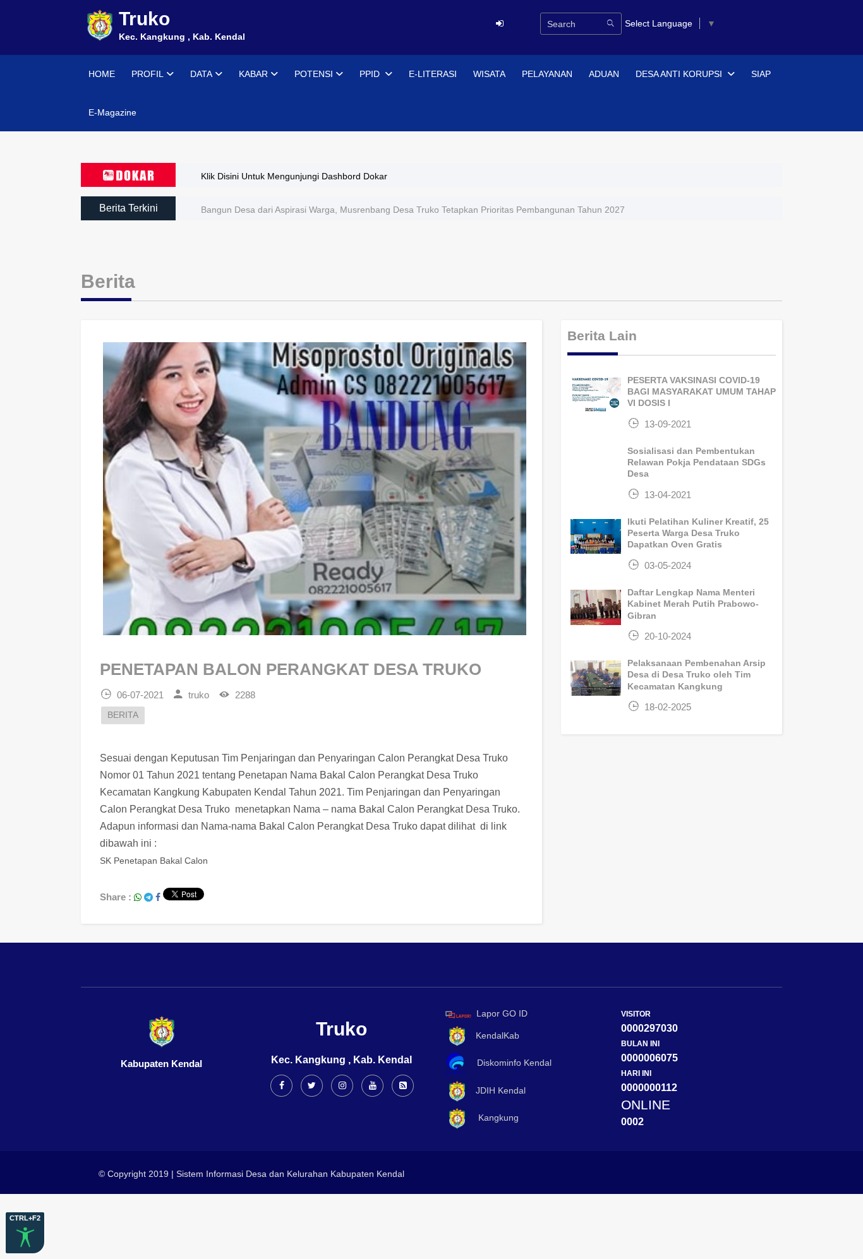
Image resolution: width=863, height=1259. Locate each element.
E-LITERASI (433, 74)
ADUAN (604, 74)
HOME (101, 74)
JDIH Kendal (497, 1090)
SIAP (761, 74)
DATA (201, 74)
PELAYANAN (547, 74)
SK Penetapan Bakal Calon (154, 861)
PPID (370, 74)
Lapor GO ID (502, 1014)
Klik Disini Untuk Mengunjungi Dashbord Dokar (294, 176)
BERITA (122, 715)
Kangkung (493, 1118)
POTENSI (313, 74)
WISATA (489, 74)
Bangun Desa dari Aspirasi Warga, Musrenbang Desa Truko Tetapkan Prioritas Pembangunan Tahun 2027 (413, 210)
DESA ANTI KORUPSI (680, 74)
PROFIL (147, 74)
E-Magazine (112, 112)
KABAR (253, 74)
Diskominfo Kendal (510, 1063)
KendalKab (493, 1035)
